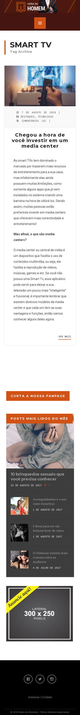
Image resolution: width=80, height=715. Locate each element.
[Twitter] (40, 679)
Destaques (28, 116)
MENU (40, 23)
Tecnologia (45, 116)
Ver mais (64, 336)
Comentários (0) (34, 120)
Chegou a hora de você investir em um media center (40, 140)
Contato (47, 697)
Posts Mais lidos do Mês (39, 419)
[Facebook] (28, 679)
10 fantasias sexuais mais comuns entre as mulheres (50, 557)
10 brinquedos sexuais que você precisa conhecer (37, 477)
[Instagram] (51, 679)
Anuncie (34, 697)
